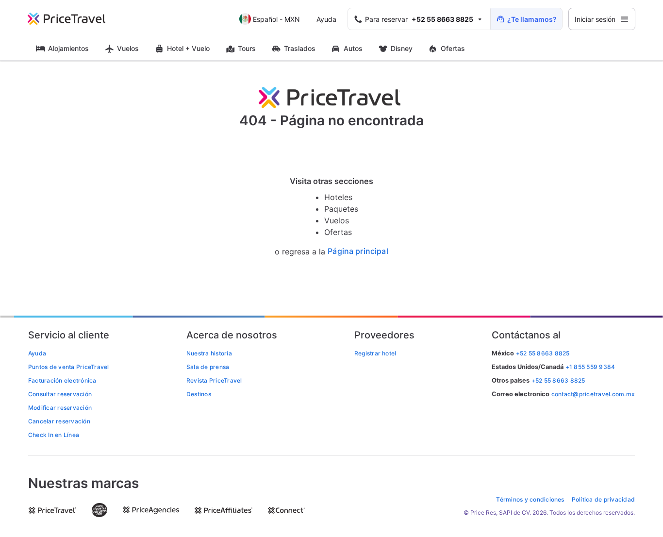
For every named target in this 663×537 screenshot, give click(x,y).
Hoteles (338, 197)
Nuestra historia (209, 353)
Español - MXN (276, 19)
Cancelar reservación (59, 421)
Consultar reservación (60, 394)
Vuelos (128, 48)
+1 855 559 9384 (590, 366)
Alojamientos (68, 48)
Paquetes (341, 209)
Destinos (198, 394)
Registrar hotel (375, 353)
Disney (402, 48)
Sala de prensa (207, 366)
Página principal (358, 251)
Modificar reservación (60, 407)
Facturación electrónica (62, 380)
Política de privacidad (603, 499)
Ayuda (326, 19)
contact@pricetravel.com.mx (593, 394)
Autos (353, 48)
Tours (247, 48)
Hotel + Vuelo (188, 48)
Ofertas (453, 48)
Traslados (299, 48)
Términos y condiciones (530, 499)
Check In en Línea (53, 434)
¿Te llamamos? (532, 19)
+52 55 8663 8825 (558, 380)
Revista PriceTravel (214, 380)
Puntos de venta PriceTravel (68, 366)
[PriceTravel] (73, 19)
